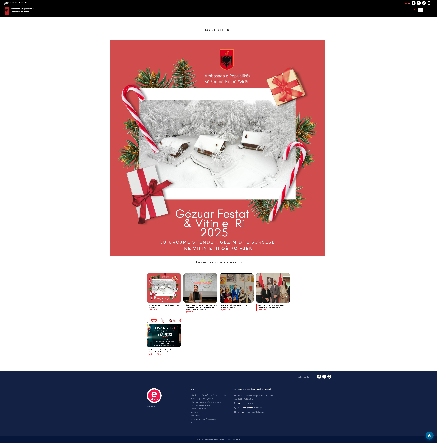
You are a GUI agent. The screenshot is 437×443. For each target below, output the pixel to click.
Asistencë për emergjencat (202, 398)
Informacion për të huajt (201, 405)
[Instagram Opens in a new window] (424, 3)
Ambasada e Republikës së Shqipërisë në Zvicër (22, 10)
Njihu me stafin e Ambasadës (203, 419)
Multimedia (195, 415)
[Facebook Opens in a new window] (413, 3)
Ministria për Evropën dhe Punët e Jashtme (209, 395)
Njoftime (194, 412)
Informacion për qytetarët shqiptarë (206, 402)
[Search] (415, 10)
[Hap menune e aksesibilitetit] (430, 436)
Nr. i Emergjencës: (251, 407)
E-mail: (251, 412)
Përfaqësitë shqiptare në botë (18, 3)
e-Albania (151, 406)
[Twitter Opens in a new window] (418, 3)
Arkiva (193, 422)
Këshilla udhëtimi (198, 409)
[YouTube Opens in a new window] (429, 3)
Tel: (245, 403)
